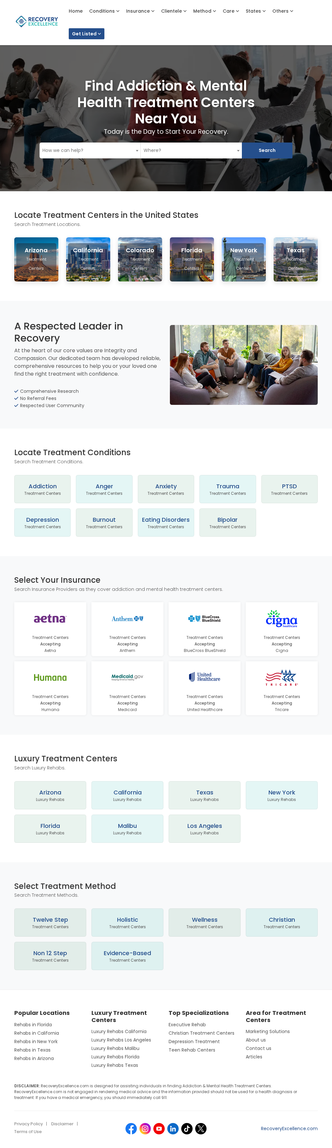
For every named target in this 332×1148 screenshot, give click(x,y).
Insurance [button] (138, 11)
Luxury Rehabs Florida (115, 1057)
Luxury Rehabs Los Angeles (121, 1040)
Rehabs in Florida (33, 1024)
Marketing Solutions (268, 1031)
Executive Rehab (187, 1024)
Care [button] (229, 11)
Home (76, 11)
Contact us (258, 1048)
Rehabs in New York (36, 1041)
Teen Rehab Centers (192, 1050)
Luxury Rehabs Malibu (115, 1048)
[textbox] (90, 150)
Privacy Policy (28, 1124)
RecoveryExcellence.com (289, 1128)
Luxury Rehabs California (119, 1031)
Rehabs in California (36, 1033)
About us (256, 1040)
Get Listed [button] (85, 34)
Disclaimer (62, 1124)
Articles (254, 1057)
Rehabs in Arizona (34, 1058)
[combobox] (90, 150)
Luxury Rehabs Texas (114, 1065)
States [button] (254, 11)
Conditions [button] (102, 11)
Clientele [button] (172, 11)
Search (267, 150)
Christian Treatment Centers (201, 1033)
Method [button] (203, 11)
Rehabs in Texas (32, 1050)
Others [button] (281, 11)
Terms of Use (28, 1132)
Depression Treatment (194, 1041)
